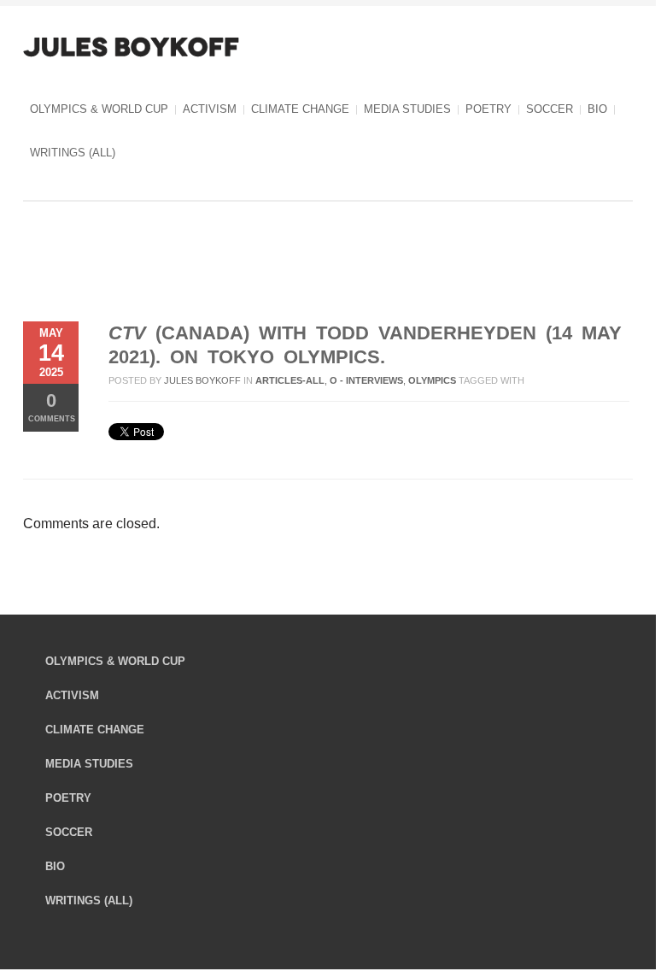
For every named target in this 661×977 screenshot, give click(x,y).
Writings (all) (72, 152)
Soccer (549, 109)
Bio (597, 109)
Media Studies (407, 109)
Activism (210, 109)
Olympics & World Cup (99, 109)
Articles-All (290, 380)
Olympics (432, 380)
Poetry (488, 109)
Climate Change (300, 109)
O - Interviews (366, 380)
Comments (51, 406)
